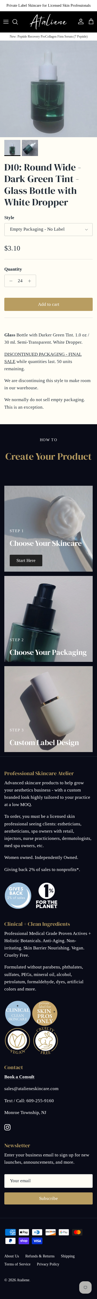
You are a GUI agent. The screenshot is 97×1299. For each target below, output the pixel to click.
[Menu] (6, 22)
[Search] (18, 22)
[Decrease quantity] (9, 281)
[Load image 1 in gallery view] (48, 89)
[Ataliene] (48, 22)
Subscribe (48, 1198)
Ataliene (23, 1280)
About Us (11, 1256)
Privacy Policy (48, 1264)
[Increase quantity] (31, 281)
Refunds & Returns (39, 1256)
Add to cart (48, 304)
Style (9, 217)
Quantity (13, 269)
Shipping (68, 1256)
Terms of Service (17, 1264)
